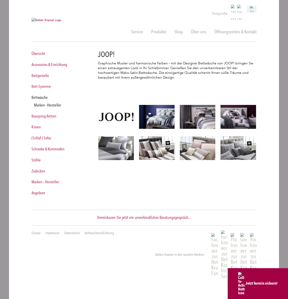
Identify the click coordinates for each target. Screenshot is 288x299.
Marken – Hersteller (45, 181)
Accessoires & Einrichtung (49, 64)
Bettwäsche (40, 97)
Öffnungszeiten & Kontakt (235, 31)
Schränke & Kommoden (48, 149)
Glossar (36, 233)
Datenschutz (72, 233)
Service (137, 31)
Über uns (198, 31)
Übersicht (38, 53)
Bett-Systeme (41, 86)
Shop (178, 31)
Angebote (38, 192)
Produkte (158, 31)
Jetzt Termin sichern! (261, 283)
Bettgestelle (40, 75)
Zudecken (38, 171)
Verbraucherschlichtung (99, 233)
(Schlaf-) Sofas (41, 138)
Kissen (36, 127)
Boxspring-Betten (44, 116)
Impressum (52, 233)
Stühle (36, 160)
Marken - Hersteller (47, 105)
